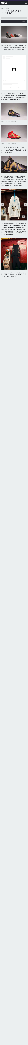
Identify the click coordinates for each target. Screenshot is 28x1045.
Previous (2, 204)
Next (25, 204)
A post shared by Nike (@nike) (13, 87)
